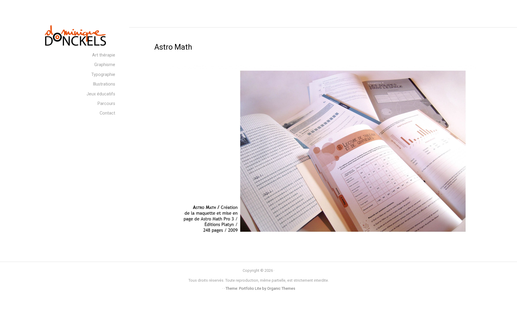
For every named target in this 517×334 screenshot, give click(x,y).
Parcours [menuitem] (106, 103)
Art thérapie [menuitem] (103, 55)
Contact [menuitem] (107, 113)
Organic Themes (281, 288)
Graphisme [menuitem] (104, 64)
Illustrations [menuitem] (104, 84)
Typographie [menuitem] (103, 74)
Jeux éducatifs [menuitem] (100, 94)
